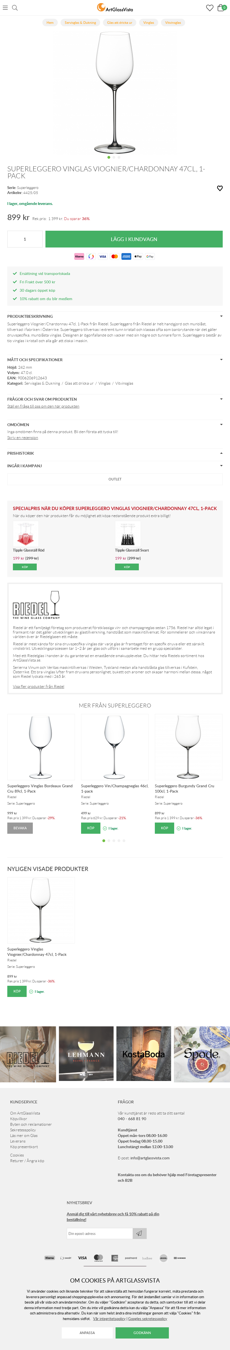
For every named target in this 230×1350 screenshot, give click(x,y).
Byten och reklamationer (31, 1124)
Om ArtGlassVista (25, 1113)
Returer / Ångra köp (27, 1161)
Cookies (17, 1155)
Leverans (18, 1141)
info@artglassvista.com (150, 1157)
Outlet (115, 479)
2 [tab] (113, 161)
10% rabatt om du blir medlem (46, 298)
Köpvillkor (18, 1119)
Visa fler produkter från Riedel (38, 686)
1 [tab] (108, 161)
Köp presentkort (24, 1147)
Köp (90, 828)
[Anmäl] (140, 1233)
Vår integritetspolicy (109, 1318)
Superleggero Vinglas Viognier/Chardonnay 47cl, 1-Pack (36, 951)
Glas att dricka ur (79, 383)
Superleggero (27, 188)
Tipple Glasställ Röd (28, 550)
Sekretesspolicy (23, 1130)
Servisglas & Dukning (42, 383)
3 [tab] (119, 161)
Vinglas (104, 383)
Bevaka (20, 828)
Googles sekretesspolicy (147, 1318)
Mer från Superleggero (115, 705)
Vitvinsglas (124, 383)
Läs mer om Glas (24, 1135)
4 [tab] (119, 845)
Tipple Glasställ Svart (132, 550)
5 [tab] (124, 845)
